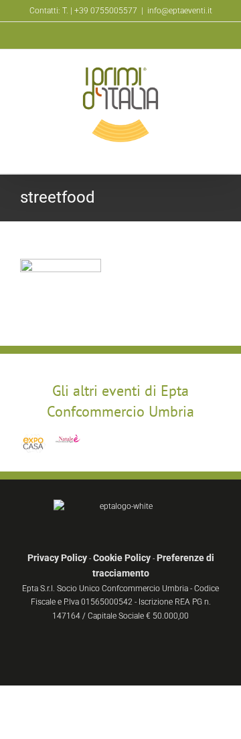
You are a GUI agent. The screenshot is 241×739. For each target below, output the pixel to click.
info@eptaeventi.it (179, 10)
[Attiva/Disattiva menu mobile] (215, 153)
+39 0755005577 (105, 10)
